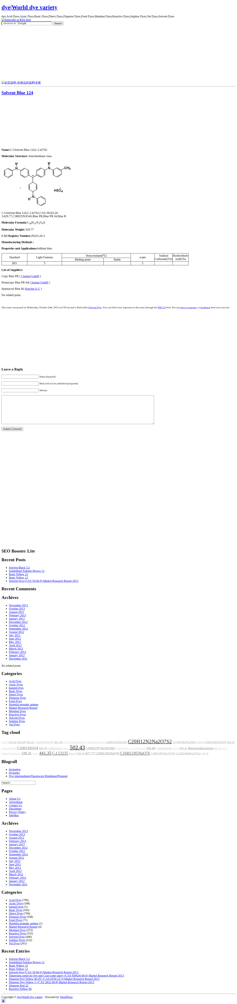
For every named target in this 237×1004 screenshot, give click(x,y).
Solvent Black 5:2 (19, 567)
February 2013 (17, 615)
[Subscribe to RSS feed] (16, 19)
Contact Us (15, 805)
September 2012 (18, 628)
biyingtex (14, 772)
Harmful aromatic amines (23, 704)
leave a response (188, 307)
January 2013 (17, 618)
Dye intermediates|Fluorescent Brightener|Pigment (38, 776)
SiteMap (14, 815)
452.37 (35, 754)
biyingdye (15, 769)
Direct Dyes (16, 694)
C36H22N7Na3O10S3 (100, 748)
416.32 (30, 742)
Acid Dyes (15, 681)
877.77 (90, 753)
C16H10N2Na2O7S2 (96, 742)
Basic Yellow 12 (18, 577)
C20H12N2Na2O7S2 (150, 741)
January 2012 (17, 655)
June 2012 (15, 638)
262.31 (225, 749)
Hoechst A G (32, 288)
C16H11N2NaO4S (78, 742)
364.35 (231, 742)
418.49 (199, 742)
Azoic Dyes (16, 684)
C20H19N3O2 (122, 749)
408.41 (66, 749)
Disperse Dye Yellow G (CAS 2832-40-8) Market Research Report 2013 (51, 982)
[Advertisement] (118, 53)
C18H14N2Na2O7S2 (163, 753)
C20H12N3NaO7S (107, 753)
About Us (14, 798)
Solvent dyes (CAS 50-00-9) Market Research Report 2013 (43, 580)
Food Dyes (15, 701)
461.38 (58, 742)
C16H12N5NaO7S (135, 753)
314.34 (12, 742)
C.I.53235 (60, 753)
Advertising (16, 802)
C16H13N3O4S (164, 748)
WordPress (66, 997)
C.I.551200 (133, 749)
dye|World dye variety (29, 7)
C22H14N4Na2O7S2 (188, 753)
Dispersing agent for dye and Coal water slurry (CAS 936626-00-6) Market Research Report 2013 (66, 975)
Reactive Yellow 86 (20, 988)
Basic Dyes (15, 691)
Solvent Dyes (95, 307)
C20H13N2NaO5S (116, 742)
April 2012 (15, 645)
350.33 (81, 753)
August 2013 (16, 612)
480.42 (183, 748)
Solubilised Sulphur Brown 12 (26, 570)
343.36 (204, 753)
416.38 (21, 742)
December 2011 (18, 658)
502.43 (77, 747)
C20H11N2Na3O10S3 (11, 754)
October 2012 (17, 625)
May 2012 (15, 642)
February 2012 (17, 652)
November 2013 (18, 605)
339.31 (26, 753)
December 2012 (18, 622)
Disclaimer (15, 808)
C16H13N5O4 (27, 748)
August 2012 (16, 632)
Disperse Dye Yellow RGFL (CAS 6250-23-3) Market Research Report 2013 (54, 979)
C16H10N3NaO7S (44, 742)
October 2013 (17, 608)
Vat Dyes (14, 724)
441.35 (45, 753)
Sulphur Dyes (17, 721)
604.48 (142, 749)
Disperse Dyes (17, 697)
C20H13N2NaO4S (215, 742)
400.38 (43, 748)
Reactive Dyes (17, 714)
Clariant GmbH (30, 276)
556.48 (150, 748)
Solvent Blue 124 (17, 92)
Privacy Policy (17, 812)
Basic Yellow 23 (18, 574)
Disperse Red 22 (18, 985)
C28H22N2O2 (55, 748)
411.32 (217, 748)
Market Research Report (23, 707)
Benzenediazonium (200, 748)
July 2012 (14, 635)
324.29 (4, 742)
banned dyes (16, 687)
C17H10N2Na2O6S (184, 742)
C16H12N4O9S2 (8, 749)
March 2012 (16, 648)
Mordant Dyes (17, 711)
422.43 (66, 742)
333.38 (175, 749)
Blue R (72, 753)
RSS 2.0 (162, 307)
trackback (205, 307)
